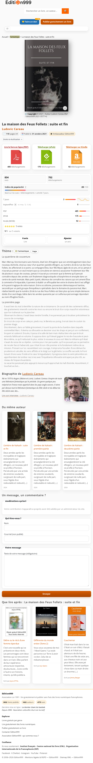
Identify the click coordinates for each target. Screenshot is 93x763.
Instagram (25, 753)
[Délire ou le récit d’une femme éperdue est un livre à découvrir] (16, 621)
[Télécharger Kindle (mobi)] (76, 157)
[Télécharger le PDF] (16, 157)
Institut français (28, 746)
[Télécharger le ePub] (46, 157)
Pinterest (43, 753)
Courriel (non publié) (13, 534)
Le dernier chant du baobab (33, 707)
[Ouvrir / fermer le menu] (7, 28)
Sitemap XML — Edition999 (71, 757)
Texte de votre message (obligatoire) (20, 553)
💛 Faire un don (29, 21)
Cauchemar (69, 640)
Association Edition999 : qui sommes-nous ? (20, 736)
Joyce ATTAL (14, 681)
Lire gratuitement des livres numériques (18, 724)
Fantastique (15, 37)
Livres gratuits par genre (12, 720)
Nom (6, 523)
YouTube (35, 753)
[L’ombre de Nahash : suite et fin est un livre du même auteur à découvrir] (16, 426)
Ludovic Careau (13, 129)
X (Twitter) (15, 753)
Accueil (5, 37)
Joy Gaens (43, 666)
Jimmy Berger (75, 678)
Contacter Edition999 (10, 732)
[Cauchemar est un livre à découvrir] (77, 621)
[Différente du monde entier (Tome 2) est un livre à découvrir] (46, 621)
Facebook (6, 753)
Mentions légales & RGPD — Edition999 (41, 757)
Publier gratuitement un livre (57, 21)
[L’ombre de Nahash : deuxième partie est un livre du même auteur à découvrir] (77, 426)
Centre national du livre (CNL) (51, 746)
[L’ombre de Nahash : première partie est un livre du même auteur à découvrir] (46, 426)
